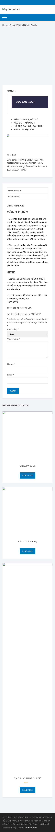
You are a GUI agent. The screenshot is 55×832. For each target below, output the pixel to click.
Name (11, 364)
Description (15, 190)
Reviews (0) (14, 197)
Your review (13, 339)
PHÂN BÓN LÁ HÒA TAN (31, 159)
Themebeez (31, 827)
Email (10, 374)
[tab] (27, 191)
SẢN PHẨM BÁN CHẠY (35, 166)
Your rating (13, 329)
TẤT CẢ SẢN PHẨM (16, 170)
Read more (27, 475)
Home (5, 25)
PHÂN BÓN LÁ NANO (19, 25)
